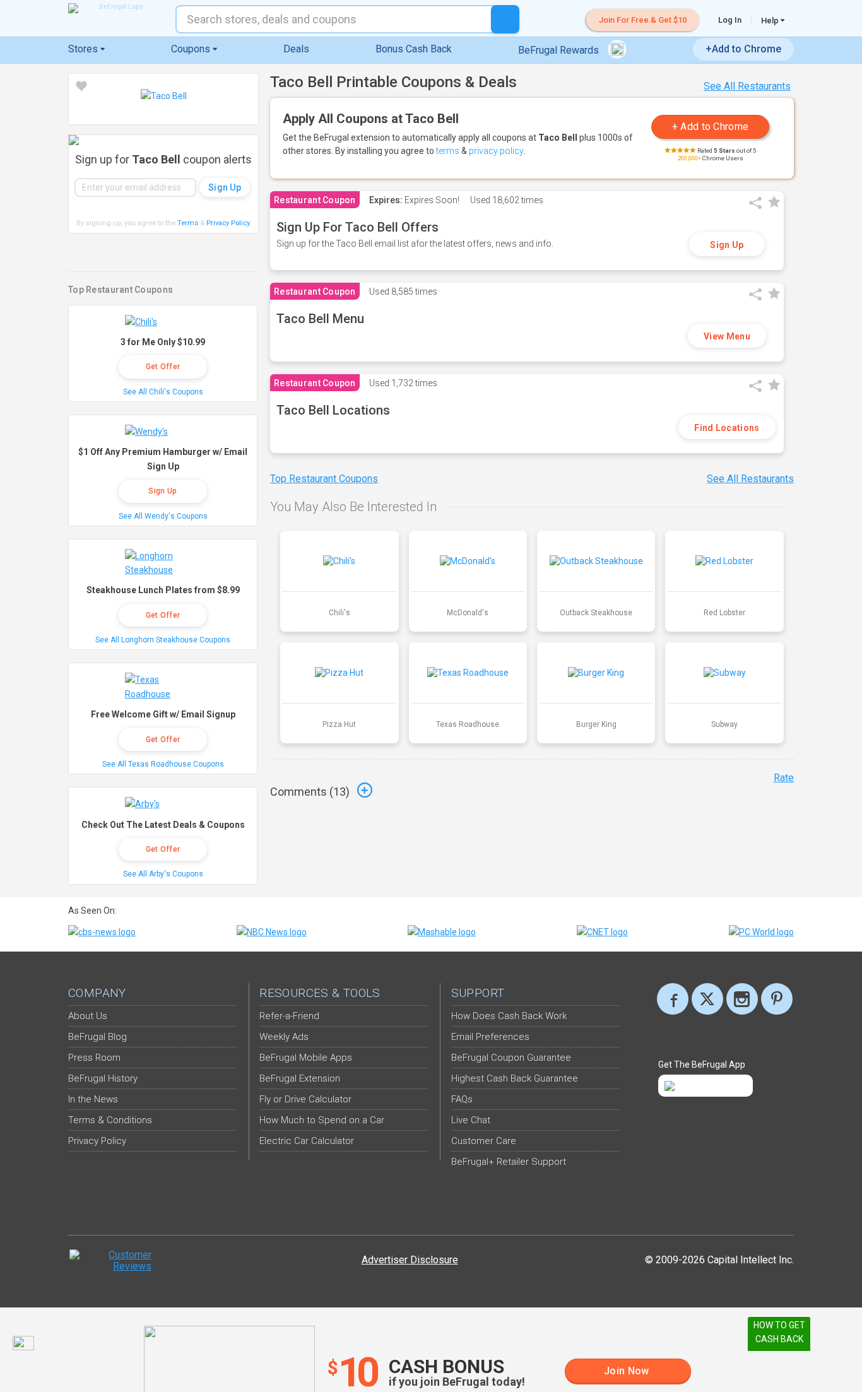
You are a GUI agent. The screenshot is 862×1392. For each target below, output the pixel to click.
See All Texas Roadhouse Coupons (163, 764)
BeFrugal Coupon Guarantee (511, 1057)
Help (771, 20)
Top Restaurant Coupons (324, 479)
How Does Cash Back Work (509, 1016)
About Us (87, 1016)
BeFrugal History (103, 1078)
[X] (707, 999)
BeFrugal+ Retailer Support (508, 1161)
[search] (505, 19)
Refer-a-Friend (289, 1016)
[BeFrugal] (115, 8)
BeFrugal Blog (97, 1036)
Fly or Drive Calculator (305, 1099)
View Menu (727, 336)
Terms (187, 223)
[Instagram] (742, 999)
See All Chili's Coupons (163, 391)
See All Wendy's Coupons (163, 516)
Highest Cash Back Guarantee (514, 1078)
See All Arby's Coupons (163, 874)
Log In (729, 20)
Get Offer (163, 366)
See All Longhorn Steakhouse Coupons (162, 639)
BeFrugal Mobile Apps (305, 1057)
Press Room (94, 1057)
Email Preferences (490, 1036)
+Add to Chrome (743, 49)
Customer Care (483, 1141)
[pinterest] (777, 999)
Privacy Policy (228, 223)
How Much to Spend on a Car (321, 1120)
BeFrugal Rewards (559, 50)
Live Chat (470, 1120)
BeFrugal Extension (299, 1078)
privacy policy (496, 151)
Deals (296, 49)
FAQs (462, 1099)
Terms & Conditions (110, 1120)
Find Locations (726, 428)
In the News (93, 1099)
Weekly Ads (284, 1036)
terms (447, 151)
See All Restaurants (747, 86)
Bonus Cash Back (413, 49)
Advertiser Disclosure (410, 1260)
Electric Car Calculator (306, 1141)
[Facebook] (672, 999)
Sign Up (726, 245)
